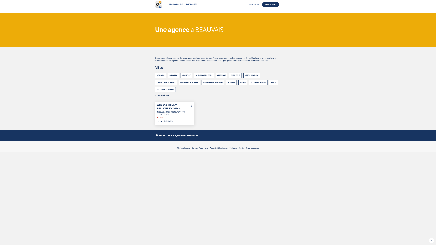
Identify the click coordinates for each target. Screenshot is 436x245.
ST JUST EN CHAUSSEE (165, 90)
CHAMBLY (173, 75)
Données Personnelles (200, 148)
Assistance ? (254, 4)
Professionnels (176, 4)
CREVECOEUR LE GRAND (166, 82)
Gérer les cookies (252, 148)
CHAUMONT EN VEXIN (204, 75)
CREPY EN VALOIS (251, 75)
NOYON (243, 82)
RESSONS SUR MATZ (258, 82)
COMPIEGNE (235, 75)
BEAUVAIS (161, 75)
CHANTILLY (186, 75)
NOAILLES (231, 82)
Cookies (241, 148)
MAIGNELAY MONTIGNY (189, 82)
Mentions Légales (183, 148)
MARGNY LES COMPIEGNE (213, 82)
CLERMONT (221, 75)
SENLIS (273, 82)
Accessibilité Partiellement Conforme (223, 148)
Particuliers (191, 4)
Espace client (270, 4)
